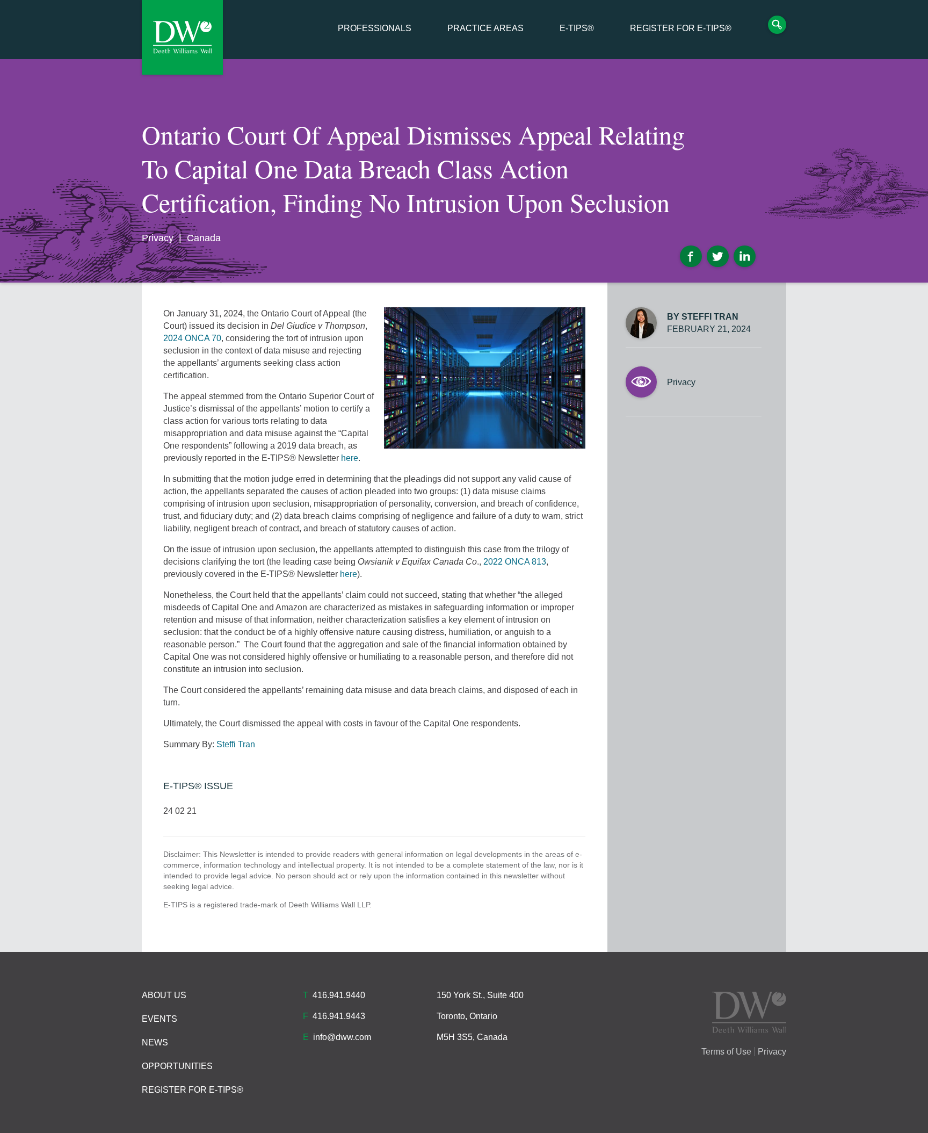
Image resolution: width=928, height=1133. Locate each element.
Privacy (157, 238)
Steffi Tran (235, 744)
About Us (164, 995)
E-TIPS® (577, 28)
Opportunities (177, 1066)
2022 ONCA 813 (514, 561)
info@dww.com (342, 1037)
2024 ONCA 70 (192, 338)
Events (159, 1018)
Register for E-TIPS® (680, 28)
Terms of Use (726, 1051)
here (349, 458)
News (155, 1042)
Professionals (374, 28)
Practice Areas (485, 28)
